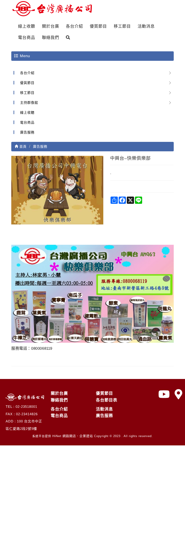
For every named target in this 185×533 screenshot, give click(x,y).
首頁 (22, 146)
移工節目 (122, 26)
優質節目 (98, 26)
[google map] (178, 394)
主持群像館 (29, 102)
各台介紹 (74, 26)
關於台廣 (50, 26)
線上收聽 (26, 26)
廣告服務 (27, 132)
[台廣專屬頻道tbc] (164, 394)
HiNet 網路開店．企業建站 (72, 436)
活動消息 (146, 26)
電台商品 (26, 37)
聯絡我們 (50, 37)
